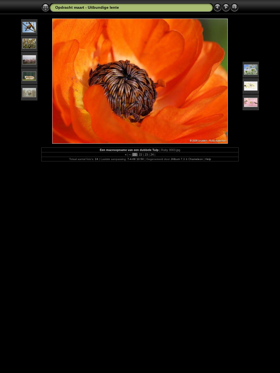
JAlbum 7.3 (178, 159)
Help (208, 159)
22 (140, 154)
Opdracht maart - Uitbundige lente (87, 7)
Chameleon (195, 159)
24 (152, 154)
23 (146, 154)
